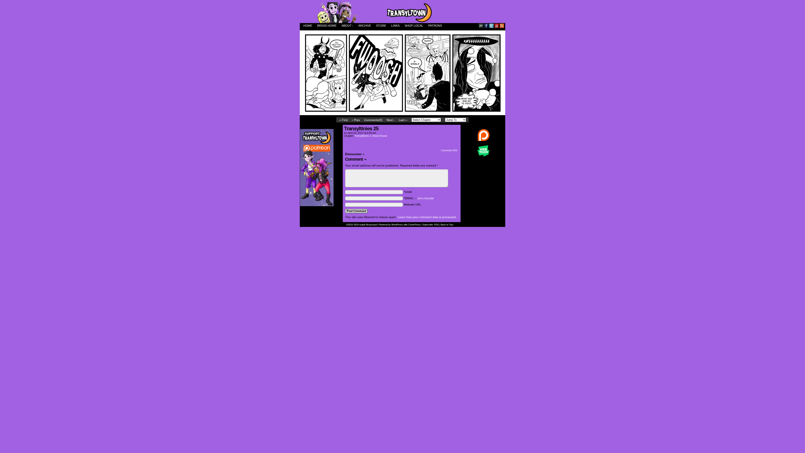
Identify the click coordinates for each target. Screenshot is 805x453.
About (347, 25)
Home (307, 25)
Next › (391, 120)
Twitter (491, 25)
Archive (364, 25)
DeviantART (481, 25)
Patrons (435, 25)
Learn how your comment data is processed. (427, 217)
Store (381, 25)
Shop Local (414, 25)
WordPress (397, 224)
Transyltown (402, 12)
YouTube (496, 25)
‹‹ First (343, 120)
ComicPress (414, 224)
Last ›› (403, 120)
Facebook (486, 25)
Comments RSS (449, 150)
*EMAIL (419, 198)
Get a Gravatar (425, 198)
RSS (502, 25)
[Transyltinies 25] (402, 114)
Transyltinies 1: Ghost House (370, 135)
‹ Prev (356, 120)
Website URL (412, 204)
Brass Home (326, 25)
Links (395, 25)
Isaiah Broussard (368, 224)
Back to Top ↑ (448, 224)
